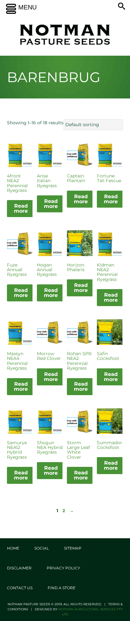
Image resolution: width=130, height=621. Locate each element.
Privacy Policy (63, 568)
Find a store (61, 587)
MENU (27, 7)
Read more (21, 208)
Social (41, 548)
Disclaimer (19, 568)
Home (13, 548)
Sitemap (72, 548)
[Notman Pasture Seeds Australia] (65, 34)
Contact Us (19, 587)
